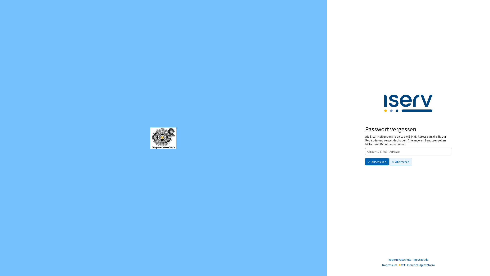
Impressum (389, 265)
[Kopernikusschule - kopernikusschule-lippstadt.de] (163, 138)
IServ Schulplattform (421, 265)
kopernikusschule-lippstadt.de (408, 259)
